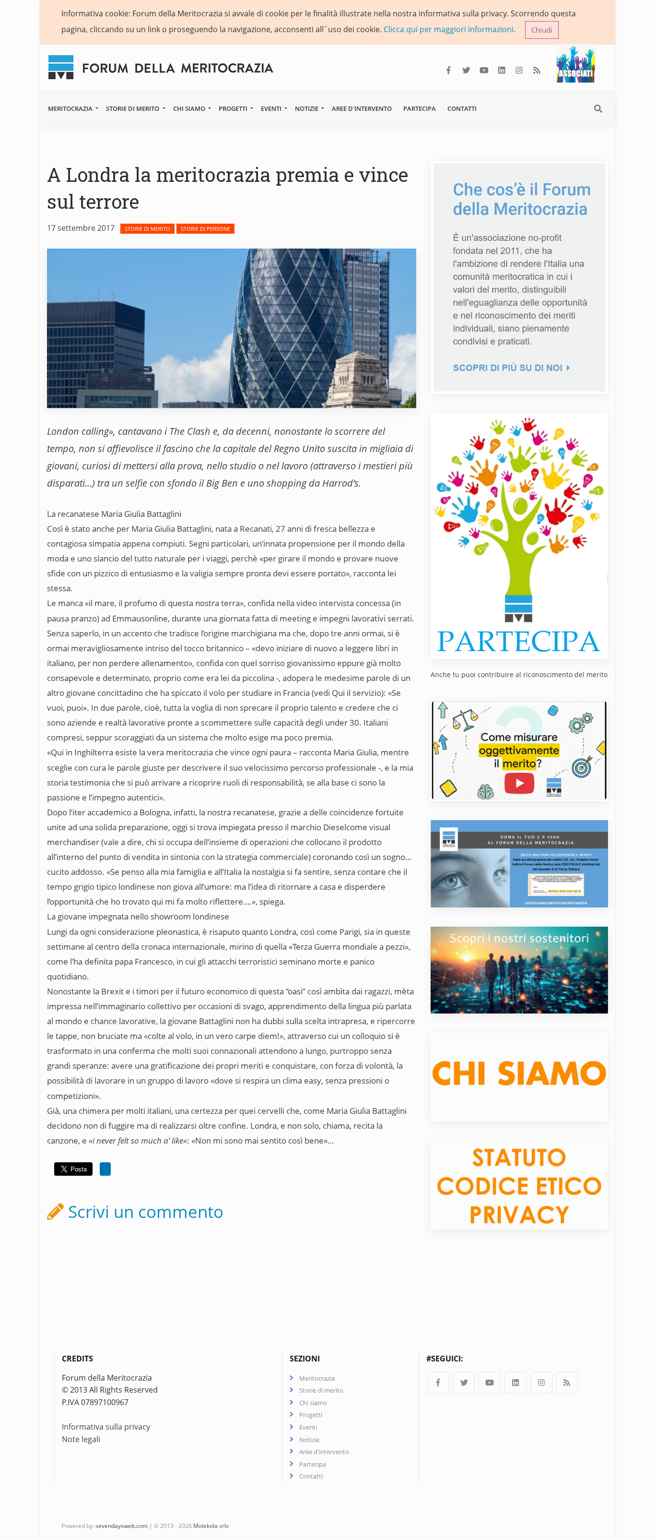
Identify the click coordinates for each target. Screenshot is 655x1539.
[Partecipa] (519, 535)
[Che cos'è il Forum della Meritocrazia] (519, 276)
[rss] (537, 70)
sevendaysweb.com (121, 1526)
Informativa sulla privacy (106, 1426)
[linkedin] (502, 70)
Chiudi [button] (541, 30)
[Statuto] (519, 1184)
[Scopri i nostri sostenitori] (519, 969)
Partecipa (419, 109)
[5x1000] (519, 863)
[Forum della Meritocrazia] (164, 65)
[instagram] (519, 70)
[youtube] (484, 70)
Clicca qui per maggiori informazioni (449, 29)
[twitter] (466, 70)
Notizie (307, 109)
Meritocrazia (71, 109)
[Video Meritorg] (519, 749)
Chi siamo (190, 109)
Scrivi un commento (143, 1211)
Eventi (272, 109)
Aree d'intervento (362, 109)
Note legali (81, 1439)
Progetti (234, 109)
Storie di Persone (205, 228)
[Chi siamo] (519, 1076)
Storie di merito (133, 109)
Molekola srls (211, 1526)
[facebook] (448, 70)
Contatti (462, 109)
